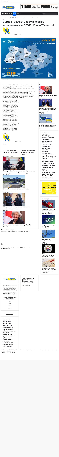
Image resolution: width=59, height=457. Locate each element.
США (28, 282)
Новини (6, 13)
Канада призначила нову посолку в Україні (17, 225)
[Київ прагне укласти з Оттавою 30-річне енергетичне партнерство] (14, 205)
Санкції (31, 282)
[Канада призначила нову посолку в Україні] (14, 223)
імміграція (28, 285)
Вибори (32, 278)
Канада (10, 13)
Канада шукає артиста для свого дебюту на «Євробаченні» (48, 226)
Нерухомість (31, 281)
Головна (3, 13)
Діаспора (19, 13)
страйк (23, 285)
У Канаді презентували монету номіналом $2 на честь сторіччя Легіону (48, 255)
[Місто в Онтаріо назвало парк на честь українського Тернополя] (14, 187)
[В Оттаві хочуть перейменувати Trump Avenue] (48, 238)
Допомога (31, 279)
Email (2, 244)
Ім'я (2, 243)
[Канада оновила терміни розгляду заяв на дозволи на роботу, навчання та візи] (48, 266)
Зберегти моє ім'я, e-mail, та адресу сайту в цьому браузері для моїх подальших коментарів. (19, 247)
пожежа (34, 284)
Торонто (24, 284)
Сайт (2, 245)
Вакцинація (28, 278)
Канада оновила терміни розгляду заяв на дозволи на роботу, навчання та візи (49, 270)
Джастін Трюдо (26, 279)
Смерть (33, 282)
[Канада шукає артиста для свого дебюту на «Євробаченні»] (48, 223)
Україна (14, 13)
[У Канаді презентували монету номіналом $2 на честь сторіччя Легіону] (48, 252)
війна (31, 284)
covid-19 (4, 133)
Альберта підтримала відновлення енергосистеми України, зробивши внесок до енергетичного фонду (47, 125)
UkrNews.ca (13, 34)
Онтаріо (24, 282)
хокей (26, 285)
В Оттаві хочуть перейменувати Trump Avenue (47, 241)
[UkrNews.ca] (8, 7)
